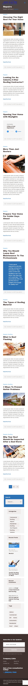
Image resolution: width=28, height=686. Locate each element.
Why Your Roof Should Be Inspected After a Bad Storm (13, 439)
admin (20, 67)
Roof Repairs (13, 528)
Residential (12, 623)
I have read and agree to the (13, 653)
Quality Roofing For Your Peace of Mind (14, 574)
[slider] (19, 132)
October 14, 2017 (11, 67)
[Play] (8, 131)
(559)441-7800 (10, 672)
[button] (23, 162)
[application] (14, 132)
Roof (10, 626)
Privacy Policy (19, 653)
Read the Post (7, 62)
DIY (10, 617)
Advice (11, 612)
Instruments (12, 620)
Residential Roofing (12, 546)
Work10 (11, 553)
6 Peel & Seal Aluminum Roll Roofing (14, 590)
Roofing (10, 334)
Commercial (12, 615)
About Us (16, 661)
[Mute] (16, 131)
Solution (12, 532)
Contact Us (6, 663)
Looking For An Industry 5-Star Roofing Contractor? (13, 79)
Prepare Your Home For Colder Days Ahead (13, 216)
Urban (16, 626)
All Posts (10, 9)
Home (5, 9)
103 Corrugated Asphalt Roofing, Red (14, 599)
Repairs (5, 14)
